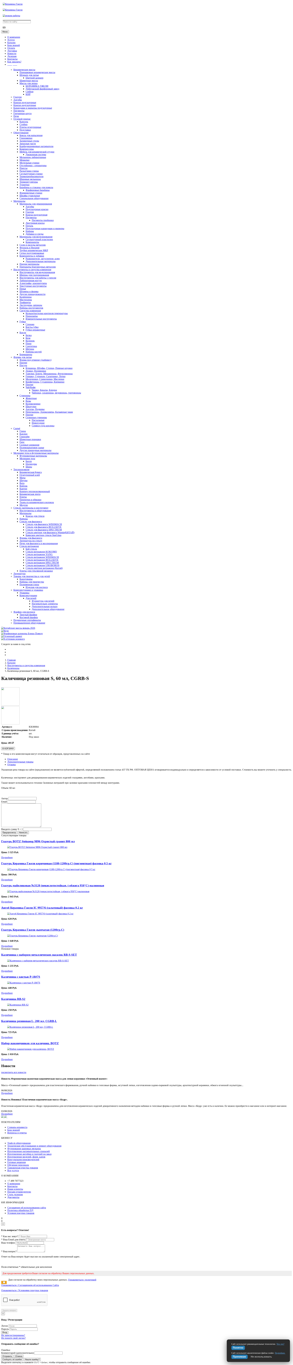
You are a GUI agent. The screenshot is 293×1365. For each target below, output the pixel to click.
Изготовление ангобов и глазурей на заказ (29, 1154)
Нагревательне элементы (45, 603)
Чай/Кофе (31, 387)
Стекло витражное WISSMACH (42, 557)
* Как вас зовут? (9, 1236)
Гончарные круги (22, 113)
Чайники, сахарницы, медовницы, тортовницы (56, 392)
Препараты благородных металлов (38, 267)
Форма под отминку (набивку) (35, 360)
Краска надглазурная (36, 214)
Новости (11, 53)
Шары (29, 466)
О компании (13, 37)
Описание (12, 759)
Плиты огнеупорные (30, 127)
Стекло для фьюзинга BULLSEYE (43, 527)
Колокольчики (33, 403)
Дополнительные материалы (41, 261)
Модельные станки (29, 162)
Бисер (29, 461)
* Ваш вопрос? (9, 1251)
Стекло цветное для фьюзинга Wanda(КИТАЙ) (50, 532)
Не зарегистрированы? (13, 1335)
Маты (22, 477)
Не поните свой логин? (13, 1338)
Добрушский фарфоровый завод (42, 88)
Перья (23, 288)
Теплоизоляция (21, 469)
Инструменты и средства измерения (32, 269)
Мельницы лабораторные (33, 157)
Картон (23, 488)
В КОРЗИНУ (8, 748)
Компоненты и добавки (32, 256)
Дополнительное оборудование (48, 609)
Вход (4, 1332)
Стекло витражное (29, 546)
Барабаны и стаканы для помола (36, 187)
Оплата (11, 48)
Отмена (18, 1356)
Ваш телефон (8, 1242)
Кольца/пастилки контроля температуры (47, 313)
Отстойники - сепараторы (33, 165)
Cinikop (29, 91)
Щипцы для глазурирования (34, 275)
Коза (28, 338)
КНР (28, 94)
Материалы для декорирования (36, 204)
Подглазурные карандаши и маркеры (45, 228)
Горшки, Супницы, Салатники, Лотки (45, 376)
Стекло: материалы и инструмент (30, 508)
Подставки (25, 130)
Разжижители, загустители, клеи (43, 258)
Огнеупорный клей (30, 475)
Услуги (11, 39)
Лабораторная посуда (31, 280)
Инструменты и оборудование (35, 510)
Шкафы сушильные (30, 195)
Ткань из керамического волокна (37, 502)
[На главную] (13, 4)
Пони (28, 343)
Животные (31, 398)
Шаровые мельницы (30, 179)
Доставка (12, 50)
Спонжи (30, 324)
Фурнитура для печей (43, 601)
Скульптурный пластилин (39, 239)
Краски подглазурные (24, 102)
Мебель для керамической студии (37, 151)
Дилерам (11, 56)
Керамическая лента (30, 494)
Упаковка (24, 592)
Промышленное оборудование (29, 623)
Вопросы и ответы (17, 1132)
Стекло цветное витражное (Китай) (44, 568)
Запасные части (28, 143)
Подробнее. (280, 1353)
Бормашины (26, 354)
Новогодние (38, 423)
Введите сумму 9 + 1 (12, 829)
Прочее (23, 362)
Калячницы (26, 297)
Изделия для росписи (37, 587)
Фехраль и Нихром (29, 247)
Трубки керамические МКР (34, 250)
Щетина (30, 349)
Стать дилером (15, 1194)
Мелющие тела (27, 458)
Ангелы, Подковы (35, 409)
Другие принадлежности (32, 294)
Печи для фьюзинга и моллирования (39, 543)
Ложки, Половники (36, 371)
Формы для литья (22, 357)
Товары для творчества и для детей (31, 576)
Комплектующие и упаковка (28, 590)
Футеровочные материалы (33, 455)
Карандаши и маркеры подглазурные (32, 108)
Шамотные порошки (30, 439)
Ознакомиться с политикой (82, 1279)
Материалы (19, 201)
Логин (4, 1326)
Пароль (5, 1329)
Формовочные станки (31, 193)
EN (4, 27)
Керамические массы (24, 69)
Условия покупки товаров (20, 1213)
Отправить (7, 1356)
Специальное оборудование (34, 198)
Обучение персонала (18, 1165)
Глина (23, 431)
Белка (29, 335)
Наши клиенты (15, 1189)
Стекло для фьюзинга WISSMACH (44, 524)
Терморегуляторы (29, 182)
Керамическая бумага (31, 472)
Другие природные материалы (35, 450)
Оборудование (21, 132)
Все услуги (13, 1170)
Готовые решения (16, 1162)
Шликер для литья (29, 75)
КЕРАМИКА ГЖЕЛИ (37, 86)
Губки (23, 321)
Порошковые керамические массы (37, 72)
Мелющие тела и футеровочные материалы (36, 453)
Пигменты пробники (43, 220)
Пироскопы (32, 316)
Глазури (17, 97)
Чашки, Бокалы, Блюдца (44, 390)
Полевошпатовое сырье (32, 447)
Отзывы (11, 764)
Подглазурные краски (37, 209)
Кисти (23, 332)
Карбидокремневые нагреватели (36, 146)
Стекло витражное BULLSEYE (42, 560)
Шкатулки (31, 406)
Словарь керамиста (17, 1127)
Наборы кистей (34, 351)
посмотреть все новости (13, 1072)
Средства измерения (30, 310)
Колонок (30, 340)
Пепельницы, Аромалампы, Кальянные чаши (49, 412)
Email (4, 801)
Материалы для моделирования (36, 236)
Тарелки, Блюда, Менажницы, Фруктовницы (49, 373)
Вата (22, 483)
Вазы (28, 401)
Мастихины (26, 299)
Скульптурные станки (31, 173)
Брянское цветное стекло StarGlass (43, 535)
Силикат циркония (29, 445)
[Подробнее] (37, 847)
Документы (13, 1197)
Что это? (280, 1344)
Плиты (23, 497)
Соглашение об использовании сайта (26, 1207)
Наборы (30, 231)
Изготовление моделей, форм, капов (26, 1156)
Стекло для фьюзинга (31, 521)
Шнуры (23, 480)
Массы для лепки (29, 83)
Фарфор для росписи (24, 612)
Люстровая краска (35, 223)
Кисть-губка (32, 327)
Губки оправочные (35, 330)
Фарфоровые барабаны (38, 190)
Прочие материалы (29, 264)
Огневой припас (22, 119)
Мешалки (24, 160)
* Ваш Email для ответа (13, 1239)
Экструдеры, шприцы (31, 305)
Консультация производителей (23, 1159)
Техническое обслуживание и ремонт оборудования (34, 1146)
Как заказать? (14, 61)
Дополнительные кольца (44, 606)
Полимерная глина (29, 584)
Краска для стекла (35, 516)
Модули (24, 505)
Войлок (23, 486)
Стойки (23, 124)
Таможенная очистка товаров (22, 1167)
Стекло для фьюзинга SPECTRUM (44, 529)
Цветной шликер (34, 78)
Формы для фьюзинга (31, 538)
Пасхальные (38, 420)
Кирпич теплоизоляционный (35, 491)
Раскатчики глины (29, 171)
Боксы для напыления (31, 135)
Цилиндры (31, 464)
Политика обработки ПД (20, 1210)
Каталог (11, 42)
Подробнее (7, 857)
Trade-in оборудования (19, 1143)
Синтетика (31, 346)
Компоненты (32, 242)
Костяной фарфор (29, 617)
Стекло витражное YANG (39, 554)
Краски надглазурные (24, 105)
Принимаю (239, 1356)
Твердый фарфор (28, 614)
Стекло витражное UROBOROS (42, 565)
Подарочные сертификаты (27, 620)
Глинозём (24, 436)
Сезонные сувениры (36, 417)
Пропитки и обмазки (30, 499)
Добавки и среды (34, 234)
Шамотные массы (29, 80)
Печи (16, 116)
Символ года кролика (43, 425)
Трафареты (25, 302)
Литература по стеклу (31, 540)
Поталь (29, 225)
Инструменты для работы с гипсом (38, 277)
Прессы (23, 168)
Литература (19, 573)
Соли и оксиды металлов (33, 245)
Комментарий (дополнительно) (17, 1353)
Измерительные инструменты (41, 319)
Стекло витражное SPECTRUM (42, 562)
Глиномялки (26, 138)
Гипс (22, 442)
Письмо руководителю (19, 1191)
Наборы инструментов (31, 308)
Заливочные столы (29, 141)
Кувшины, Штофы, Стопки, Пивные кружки (49, 368)
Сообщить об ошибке (12, 1359)
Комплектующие (28, 595)
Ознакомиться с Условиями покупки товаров (24, 1290)
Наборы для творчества (32, 581)
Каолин (23, 434)
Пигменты (18, 110)
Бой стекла (31, 549)
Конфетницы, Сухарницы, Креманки (45, 382)
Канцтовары (26, 579)
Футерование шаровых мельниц (24, 1148)
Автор (4, 798)
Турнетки (24, 184)
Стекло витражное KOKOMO (41, 551)
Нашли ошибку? (32, 1359)
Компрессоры (27, 149)
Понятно (238, 1347)
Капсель (24, 121)
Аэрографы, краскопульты (33, 283)
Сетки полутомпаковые (32, 253)
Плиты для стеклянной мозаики (36, 571)
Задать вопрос (9, 1310)
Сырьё (16, 428)
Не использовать (261, 1356)
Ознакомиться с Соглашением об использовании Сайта (30, 1285)
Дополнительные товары (20, 761)
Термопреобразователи (31, 176)
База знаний (13, 45)
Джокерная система (36, 154)
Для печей (31, 598)
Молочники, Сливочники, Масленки (45, 379)
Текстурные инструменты (33, 286)
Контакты (12, 59)
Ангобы (17, 99)
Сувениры (25, 395)
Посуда (23, 365)
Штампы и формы (29, 291)
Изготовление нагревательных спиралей (28, 1151)
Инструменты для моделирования (37, 272)
